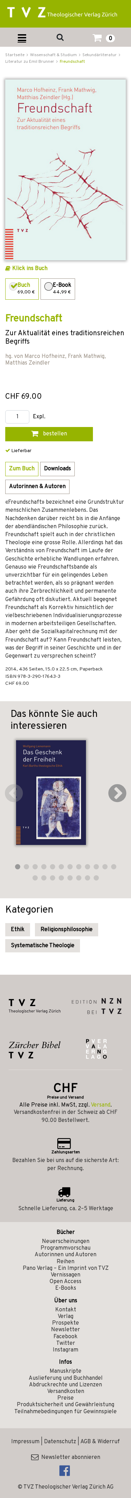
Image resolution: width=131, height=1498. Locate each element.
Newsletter (65, 1329)
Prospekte (65, 1323)
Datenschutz (60, 1441)
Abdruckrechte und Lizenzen (65, 1384)
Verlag (65, 1316)
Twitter (65, 1343)
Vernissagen (65, 1275)
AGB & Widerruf (100, 1441)
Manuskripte (65, 1371)
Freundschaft (72, 62)
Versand (100, 1105)
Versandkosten (65, 1391)
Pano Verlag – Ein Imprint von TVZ (66, 1268)
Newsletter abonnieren (69, 1457)
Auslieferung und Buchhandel (66, 1378)
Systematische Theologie (42, 945)
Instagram (65, 1350)
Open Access (65, 1281)
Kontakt (65, 1309)
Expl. (39, 417)
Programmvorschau (65, 1248)
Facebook (65, 1336)
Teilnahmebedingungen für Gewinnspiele (65, 1411)
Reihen (65, 1261)
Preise (65, 1398)
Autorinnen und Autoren (65, 1254)
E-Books (65, 1288)
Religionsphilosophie (67, 929)
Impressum (25, 1441)
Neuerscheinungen (65, 1241)
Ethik (17, 929)
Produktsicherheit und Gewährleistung (65, 1404)
